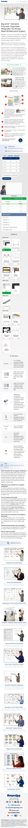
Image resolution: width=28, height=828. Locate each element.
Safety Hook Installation (17, 507)
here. (20, 538)
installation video (14, 503)
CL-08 (6, 419)
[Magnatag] (14, 795)
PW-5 (6, 428)
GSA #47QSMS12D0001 (14, 812)
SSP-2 (6, 437)
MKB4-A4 (6, 377)
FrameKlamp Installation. (7, 508)
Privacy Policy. (11, 826)
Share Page (15, 91)
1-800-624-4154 (15, 805)
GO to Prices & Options (13, 64)
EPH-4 (6, 404)
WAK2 (6, 453)
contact (14, 72)
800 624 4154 (15, 73)
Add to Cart (17, 198)
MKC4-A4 (6, 388)
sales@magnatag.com (18, 74)
